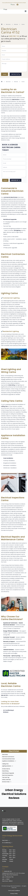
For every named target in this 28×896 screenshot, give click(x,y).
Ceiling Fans (5, 764)
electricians (15, 99)
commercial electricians (10, 197)
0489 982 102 (14, 36)
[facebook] (17, 5)
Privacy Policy (14, 893)
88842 (11, 881)
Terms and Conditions (14, 890)
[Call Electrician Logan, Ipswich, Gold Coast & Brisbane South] (13, 5)
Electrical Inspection (7, 775)
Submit (4, 74)
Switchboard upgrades (10, 219)
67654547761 (9, 877)
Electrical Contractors (8, 756)
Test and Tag (5, 777)
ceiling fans (4, 406)
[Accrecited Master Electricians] (14, 828)
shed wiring (11, 385)
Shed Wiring (5, 771)
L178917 (8, 879)
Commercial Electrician (8, 759)
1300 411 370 (4, 695)
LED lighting (17, 230)
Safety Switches (6, 779)
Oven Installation (8, 458)
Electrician (5, 754)
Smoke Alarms (6, 769)
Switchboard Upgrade (8, 773)
